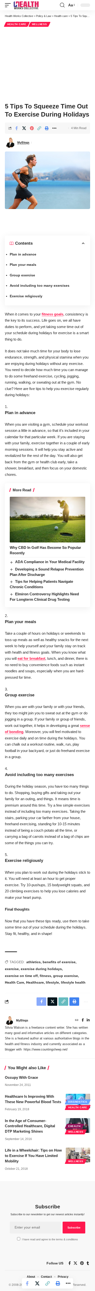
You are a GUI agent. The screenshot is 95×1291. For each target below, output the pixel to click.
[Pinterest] (82, 1263)
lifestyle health (73, 982)
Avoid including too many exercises (39, 285)
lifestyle (52, 982)
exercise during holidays (41, 969)
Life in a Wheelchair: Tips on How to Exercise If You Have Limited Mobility (33, 1155)
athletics (33, 962)
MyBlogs (23, 142)
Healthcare (35, 982)
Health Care (14, 982)
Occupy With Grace (21, 1077)
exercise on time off (21, 976)
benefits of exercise (59, 962)
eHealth (74, 1126)
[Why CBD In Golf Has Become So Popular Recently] (47, 519)
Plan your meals (23, 265)
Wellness (39, 24)
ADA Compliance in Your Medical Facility (50, 562)
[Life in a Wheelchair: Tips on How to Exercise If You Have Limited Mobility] (78, 1155)
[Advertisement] (47, 63)
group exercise (65, 976)
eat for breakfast (31, 658)
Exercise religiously (26, 296)
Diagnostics (77, 1101)
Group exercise (22, 275)
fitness (45, 976)
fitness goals (52, 314)
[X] (75, 1263)
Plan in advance (23, 254)
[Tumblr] (88, 1263)
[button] (9, 5)
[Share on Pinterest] (31, 128)
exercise (12, 969)
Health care (16, 24)
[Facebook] (82, 1020)
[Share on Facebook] (16, 128)
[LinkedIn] (88, 1020)
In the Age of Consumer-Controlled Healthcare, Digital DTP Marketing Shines (30, 1126)
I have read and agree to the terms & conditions (50, 1239)
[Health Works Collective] (26, 5)
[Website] (77, 1020)
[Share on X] (24, 128)
